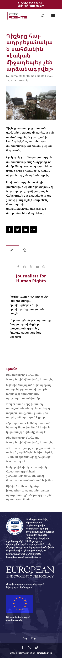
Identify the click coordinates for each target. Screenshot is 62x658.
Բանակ (23, 80)
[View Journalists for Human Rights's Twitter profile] (31, 266)
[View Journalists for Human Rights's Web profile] (44, 266)
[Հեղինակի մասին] (12, 251)
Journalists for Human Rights (27, 76)
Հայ (25, 638)
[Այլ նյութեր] (25, 251)
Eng (33, 638)
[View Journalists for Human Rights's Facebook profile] (18, 266)
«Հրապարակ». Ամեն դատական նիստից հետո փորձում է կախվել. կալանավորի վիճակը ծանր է (28, 427)
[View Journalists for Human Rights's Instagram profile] (24, 266)
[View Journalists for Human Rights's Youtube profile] (37, 266)
